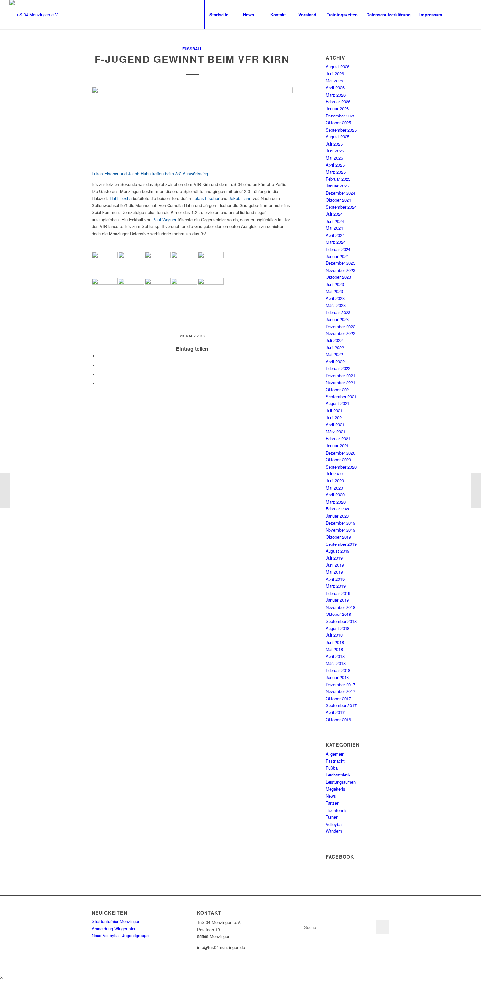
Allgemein (335, 754)
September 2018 (341, 621)
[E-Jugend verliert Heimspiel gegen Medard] (476, 490)
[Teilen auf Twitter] (99, 365)
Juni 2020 (335, 480)
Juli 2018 (334, 635)
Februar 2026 (338, 101)
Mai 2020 (334, 488)
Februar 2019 (338, 593)
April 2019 (335, 579)
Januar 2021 (337, 445)
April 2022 (335, 361)
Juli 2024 (334, 214)
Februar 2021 (338, 439)
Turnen (332, 817)
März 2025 (336, 172)
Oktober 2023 (338, 277)
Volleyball (335, 824)
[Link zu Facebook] (457, 14)
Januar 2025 (337, 186)
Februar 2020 (338, 509)
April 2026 (335, 87)
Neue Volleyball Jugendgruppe (120, 935)
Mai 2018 (334, 649)
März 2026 (336, 95)
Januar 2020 (337, 516)
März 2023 (336, 305)
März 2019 (336, 586)
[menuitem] (219, 14)
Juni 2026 (335, 73)
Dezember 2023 (340, 263)
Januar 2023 (337, 319)
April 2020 (335, 494)
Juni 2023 (335, 284)
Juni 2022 (335, 347)
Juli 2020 (334, 474)
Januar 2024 (337, 256)
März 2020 (336, 502)
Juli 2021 (334, 410)
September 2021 (341, 396)
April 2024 (335, 235)
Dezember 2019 (340, 523)
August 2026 (337, 66)
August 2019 (337, 551)
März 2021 (336, 431)
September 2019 (341, 544)
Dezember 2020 (340, 453)
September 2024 (341, 207)
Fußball (192, 49)
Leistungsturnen (341, 782)
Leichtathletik (338, 775)
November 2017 (340, 691)
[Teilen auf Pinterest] (99, 374)
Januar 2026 (337, 108)
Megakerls (335, 789)
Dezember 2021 (340, 375)
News (331, 796)
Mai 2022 (334, 354)
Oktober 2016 (338, 719)
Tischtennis (336, 810)
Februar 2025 (338, 179)
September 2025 (341, 130)
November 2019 (340, 530)
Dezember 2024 (340, 193)
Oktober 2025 (338, 122)
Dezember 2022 (340, 326)
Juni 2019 (335, 565)
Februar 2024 (338, 249)
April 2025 (335, 165)
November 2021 (340, 382)
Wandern (334, 831)
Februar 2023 (338, 312)
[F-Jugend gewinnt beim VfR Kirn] (192, 125)
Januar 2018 (337, 677)
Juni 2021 (335, 417)
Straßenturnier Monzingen (116, 921)
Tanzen (332, 803)
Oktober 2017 (338, 698)
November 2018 (340, 607)
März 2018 (336, 663)
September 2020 (341, 467)
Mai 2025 (334, 158)
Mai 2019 (334, 572)
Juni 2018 (335, 642)
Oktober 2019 (338, 537)
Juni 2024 (335, 221)
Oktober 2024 (338, 200)
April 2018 (335, 656)
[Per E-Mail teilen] (99, 384)
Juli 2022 (334, 340)
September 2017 (341, 705)
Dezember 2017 (340, 684)
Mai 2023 (334, 291)
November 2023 (340, 270)
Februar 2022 (338, 368)
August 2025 (337, 137)
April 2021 (335, 424)
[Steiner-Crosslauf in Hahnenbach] (5, 490)
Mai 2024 (334, 228)
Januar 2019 (337, 600)
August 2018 (337, 628)
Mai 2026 (334, 81)
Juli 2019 (334, 558)
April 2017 (335, 712)
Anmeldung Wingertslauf (115, 928)
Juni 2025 (335, 151)
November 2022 (340, 333)
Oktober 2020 (338, 459)
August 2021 (337, 403)
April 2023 (335, 298)
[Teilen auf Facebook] (99, 356)
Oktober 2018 (338, 614)
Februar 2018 (338, 670)
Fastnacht (335, 761)
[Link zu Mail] (467, 14)
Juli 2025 (334, 144)
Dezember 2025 (340, 116)
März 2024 (336, 242)
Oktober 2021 (338, 389)
